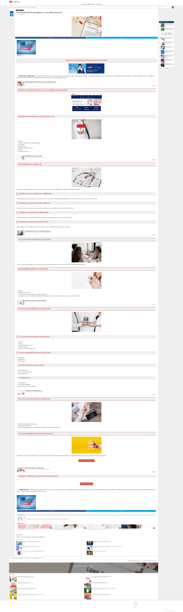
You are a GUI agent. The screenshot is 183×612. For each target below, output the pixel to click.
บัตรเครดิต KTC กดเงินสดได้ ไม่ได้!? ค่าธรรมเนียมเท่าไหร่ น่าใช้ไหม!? (169, 64)
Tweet (12, 15)
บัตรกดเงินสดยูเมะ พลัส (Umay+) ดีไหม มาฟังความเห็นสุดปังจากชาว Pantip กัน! (169, 43)
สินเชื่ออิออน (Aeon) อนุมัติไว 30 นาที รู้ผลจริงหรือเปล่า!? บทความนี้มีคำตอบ (169, 56)
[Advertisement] (166, 15)
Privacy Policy (136, 604)
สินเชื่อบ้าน (21, 10)
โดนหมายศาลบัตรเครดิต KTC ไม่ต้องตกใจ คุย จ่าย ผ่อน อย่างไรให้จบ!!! (169, 25)
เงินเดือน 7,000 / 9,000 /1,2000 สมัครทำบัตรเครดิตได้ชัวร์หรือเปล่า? (169, 47)
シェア (11, 12)
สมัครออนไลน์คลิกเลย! (86, 483)
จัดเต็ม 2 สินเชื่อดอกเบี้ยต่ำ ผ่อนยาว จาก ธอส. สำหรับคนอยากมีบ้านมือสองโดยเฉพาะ (142, 560)
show (22, 55)
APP (24, 517)
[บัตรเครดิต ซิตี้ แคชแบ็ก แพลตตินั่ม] (26, 47)
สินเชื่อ (17, 10)
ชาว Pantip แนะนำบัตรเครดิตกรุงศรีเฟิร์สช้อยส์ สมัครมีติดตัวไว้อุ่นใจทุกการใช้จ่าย (169, 51)
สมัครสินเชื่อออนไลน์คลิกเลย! (86, 460)
